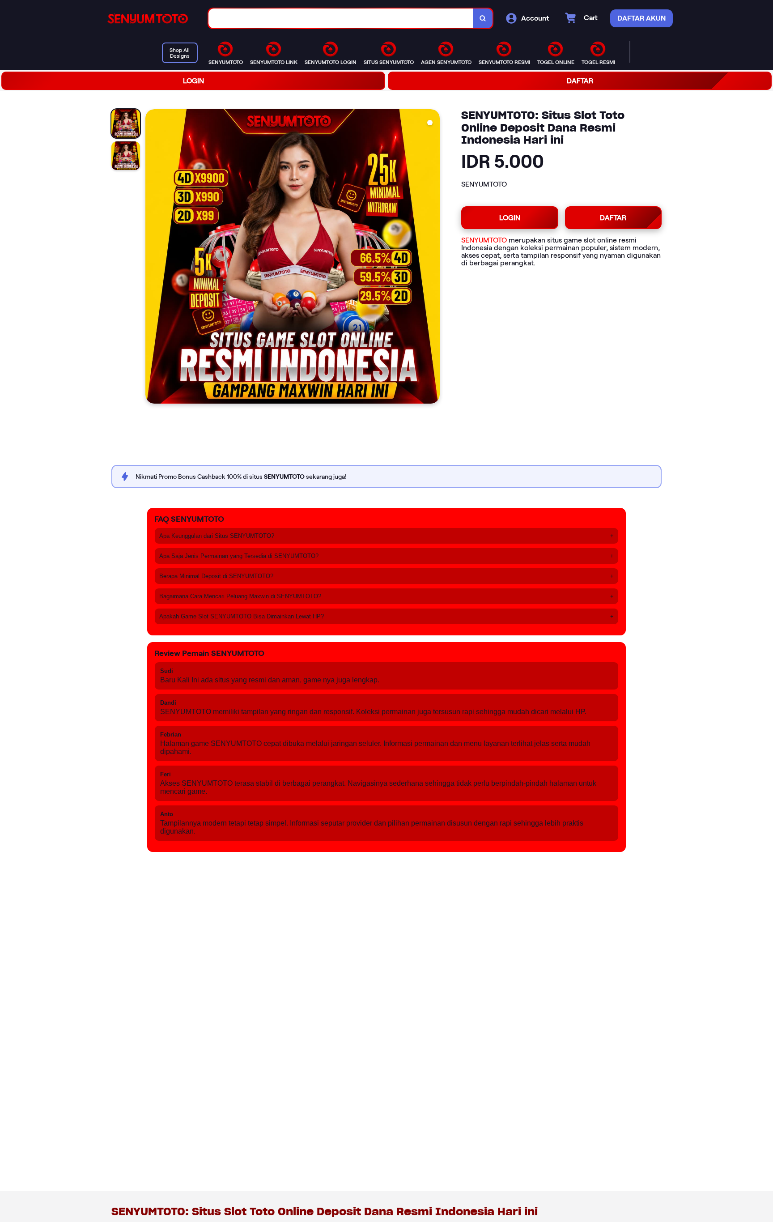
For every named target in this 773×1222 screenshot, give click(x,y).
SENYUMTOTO (484, 240)
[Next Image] (432, 257)
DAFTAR (580, 81)
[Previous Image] (152, 257)
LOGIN (193, 81)
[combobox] (340, 19)
